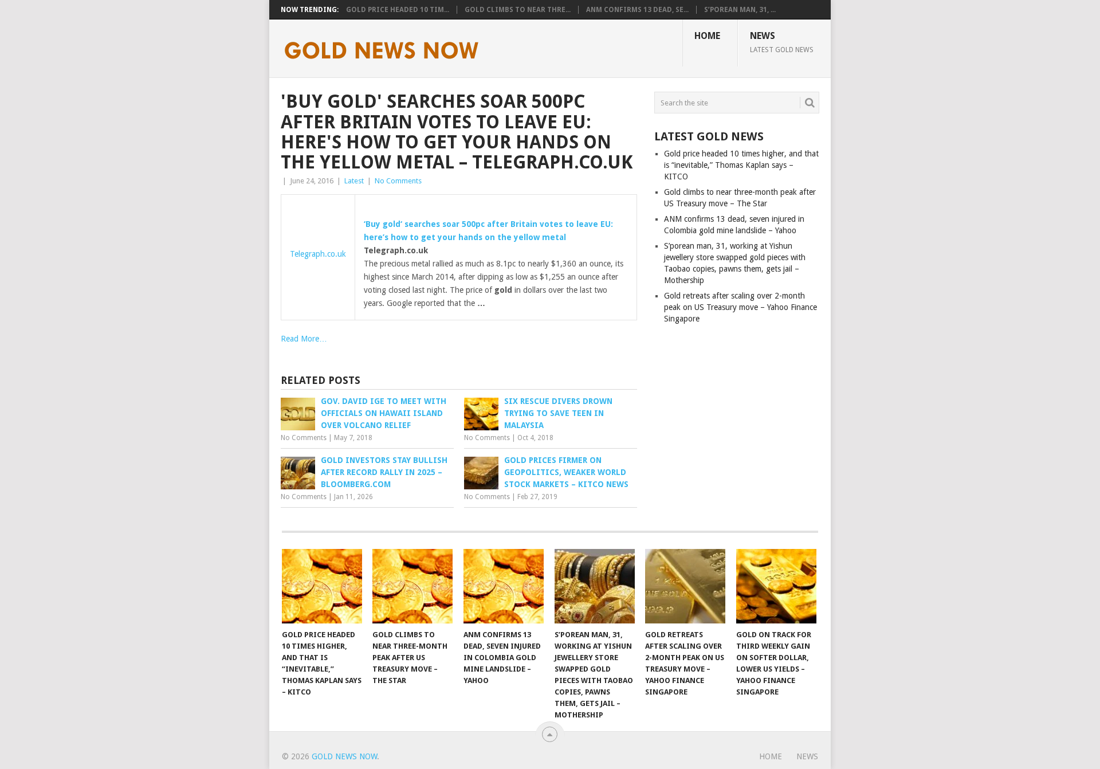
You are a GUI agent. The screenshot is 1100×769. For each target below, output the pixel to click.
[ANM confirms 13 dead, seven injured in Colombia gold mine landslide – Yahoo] (503, 586)
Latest (354, 180)
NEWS (782, 41)
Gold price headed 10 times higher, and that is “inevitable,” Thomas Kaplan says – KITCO (741, 165)
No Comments (398, 180)
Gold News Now (344, 756)
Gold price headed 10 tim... (397, 10)
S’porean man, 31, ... (740, 10)
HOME (707, 35)
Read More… (304, 338)
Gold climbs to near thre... (518, 10)
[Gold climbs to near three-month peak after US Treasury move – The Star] (412, 586)
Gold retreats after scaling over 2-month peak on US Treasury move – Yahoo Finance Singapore (740, 307)
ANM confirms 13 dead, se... (637, 10)
